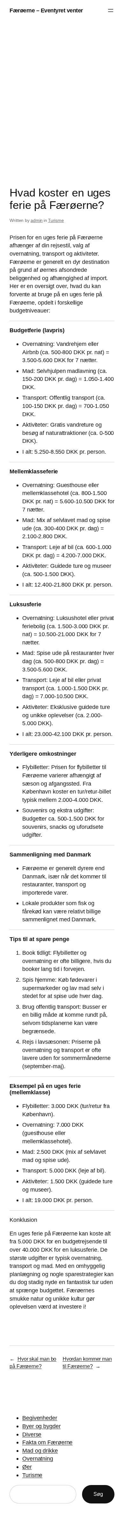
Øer (27, 1466)
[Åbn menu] (110, 10)
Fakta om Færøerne (47, 1442)
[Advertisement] (62, 105)
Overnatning (37, 1458)
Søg (98, 1494)
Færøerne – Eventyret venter (46, 10)
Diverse (31, 1434)
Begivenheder (39, 1417)
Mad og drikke (40, 1450)
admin (37, 220)
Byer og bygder (41, 1426)
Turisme (56, 220)
